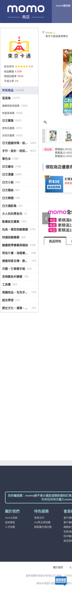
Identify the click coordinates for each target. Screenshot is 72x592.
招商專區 (10, 522)
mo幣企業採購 (42, 522)
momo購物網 (63, 5)
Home (49, 32)
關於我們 (58, 567)
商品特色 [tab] (55, 241)
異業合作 (39, 517)
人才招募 (10, 526)
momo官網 (11, 517)
